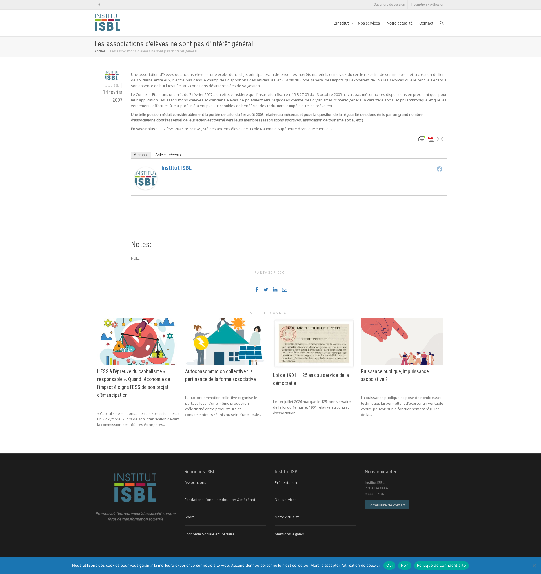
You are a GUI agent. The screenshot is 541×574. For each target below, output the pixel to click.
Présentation (286, 482)
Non (405, 565)
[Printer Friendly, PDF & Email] (431, 138)
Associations (195, 482)
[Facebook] (99, 4)
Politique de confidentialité (441, 565)
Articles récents (168, 155)
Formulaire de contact (387, 504)
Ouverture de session (389, 4)
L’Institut (342, 23)
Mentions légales (289, 534)
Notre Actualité (287, 516)
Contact (426, 23)
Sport (189, 516)
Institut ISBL (176, 167)
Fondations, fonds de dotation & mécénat (220, 499)
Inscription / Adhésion (427, 4)
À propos (141, 155)
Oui (389, 565)
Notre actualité (400, 23)
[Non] (534, 565)
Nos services (369, 23)
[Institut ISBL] (145, 178)
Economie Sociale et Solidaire (210, 534)
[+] (138, 341)
